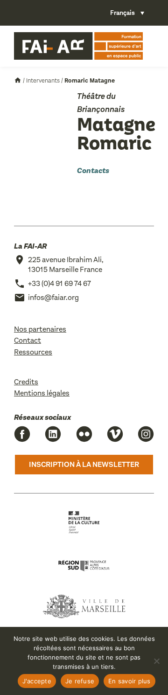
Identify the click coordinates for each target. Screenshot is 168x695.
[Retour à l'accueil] (78, 46)
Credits (26, 382)
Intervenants (43, 80)
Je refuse (79, 681)
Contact (27, 340)
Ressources (33, 352)
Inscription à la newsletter (84, 464)
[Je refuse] (156, 661)
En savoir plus (129, 681)
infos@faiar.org (53, 297)
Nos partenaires (40, 329)
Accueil (17, 80)
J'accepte (36, 681)
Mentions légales (42, 393)
